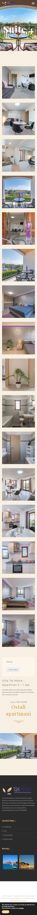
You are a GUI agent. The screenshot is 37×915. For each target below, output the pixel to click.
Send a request (13, 669)
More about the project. (19, 901)
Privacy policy (8, 839)
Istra (5, 831)
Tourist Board (8, 835)
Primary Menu (33, 3)
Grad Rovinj (7, 827)
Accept (5, 911)
